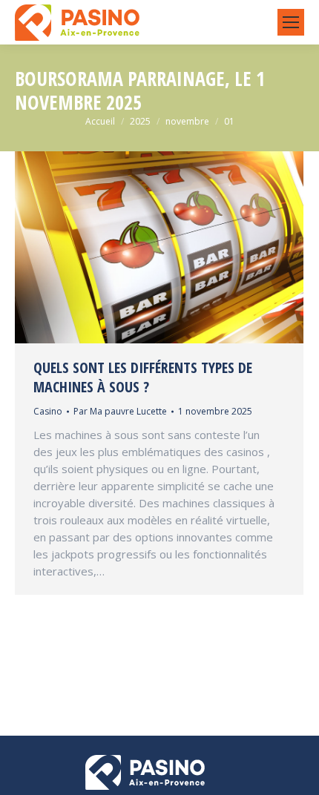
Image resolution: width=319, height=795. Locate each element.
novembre (187, 121)
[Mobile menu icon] (290, 22)
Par (120, 411)
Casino (47, 411)
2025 (140, 121)
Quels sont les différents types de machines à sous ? (142, 377)
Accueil (100, 121)
